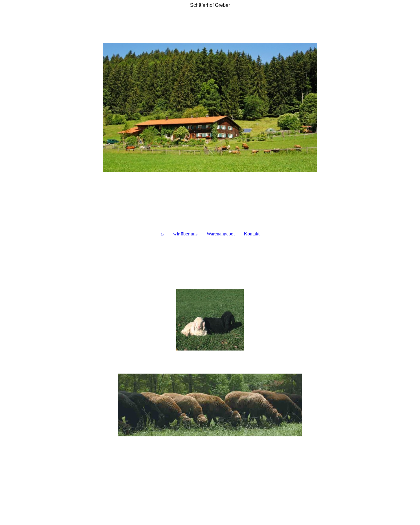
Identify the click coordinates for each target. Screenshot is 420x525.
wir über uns (185, 233)
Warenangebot (221, 233)
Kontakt (252, 233)
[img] (210, 107)
